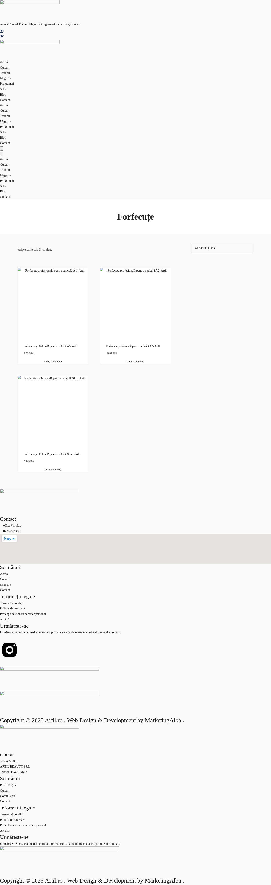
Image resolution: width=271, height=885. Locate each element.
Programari (48, 24)
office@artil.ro (9, 761)
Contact (75, 24)
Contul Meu (7, 796)
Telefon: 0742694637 (13, 772)
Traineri (23, 24)
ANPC (4, 619)
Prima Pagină (8, 785)
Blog (66, 24)
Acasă (4, 24)
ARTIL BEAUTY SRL (15, 766)
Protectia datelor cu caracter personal (23, 825)
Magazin (34, 24)
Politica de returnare (12, 608)
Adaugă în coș (53, 469)
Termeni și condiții (11, 603)
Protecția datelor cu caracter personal (23, 614)
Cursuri (13, 24)
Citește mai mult (53, 361)
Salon (59, 24)
